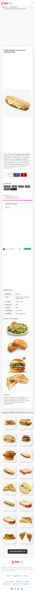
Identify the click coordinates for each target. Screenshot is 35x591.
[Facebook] (17, 175)
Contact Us (10, 403)
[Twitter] (12, 589)
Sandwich (7, 186)
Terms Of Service (9, 581)
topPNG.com (26, 584)
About (8, 576)
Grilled (20, 186)
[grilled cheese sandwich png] (25, 504)
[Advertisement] (17, 29)
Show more (13, 189)
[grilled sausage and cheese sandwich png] (25, 455)
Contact (25, 576)
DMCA (27, 581)
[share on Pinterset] (24, 175)
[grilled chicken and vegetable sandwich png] (25, 488)
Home (5, 7)
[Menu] (32, 3)
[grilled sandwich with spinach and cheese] (9, 488)
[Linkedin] (22, 589)
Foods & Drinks (13, 7)
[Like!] (11, 175)
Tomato (6, 189)
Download (28, 248)
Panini (14, 186)
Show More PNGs (16, 551)
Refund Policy (6, 584)
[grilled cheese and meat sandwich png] (9, 471)
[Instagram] (18, 589)
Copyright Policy (16, 576)
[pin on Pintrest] (13, 418)
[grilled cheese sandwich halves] (25, 537)
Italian (27, 186)
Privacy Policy (19, 581)
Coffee (8, 207)
